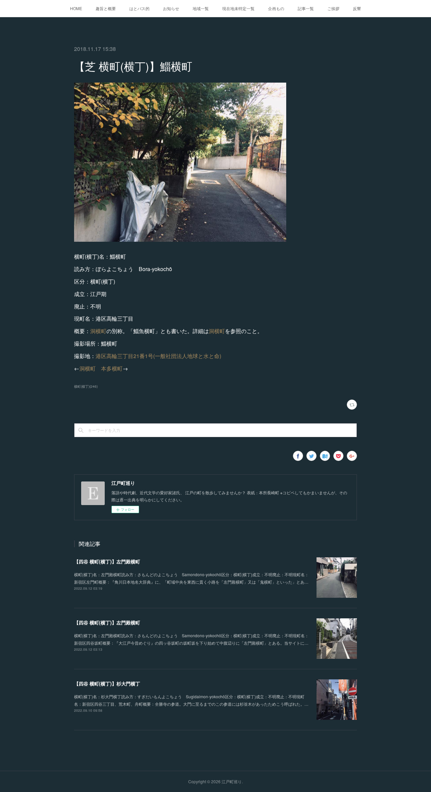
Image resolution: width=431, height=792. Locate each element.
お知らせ (171, 8)
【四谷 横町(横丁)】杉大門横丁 (107, 683)
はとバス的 (139, 8)
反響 (357, 8)
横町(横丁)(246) (86, 386)
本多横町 (112, 368)
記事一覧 (306, 8)
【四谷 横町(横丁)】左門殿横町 (107, 561)
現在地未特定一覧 (238, 8)
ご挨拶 (333, 8)
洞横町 (98, 331)
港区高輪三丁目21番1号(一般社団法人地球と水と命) (158, 356)
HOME (76, 8)
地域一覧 (201, 8)
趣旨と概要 (106, 8)
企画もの (276, 8)
